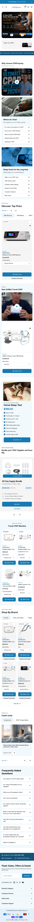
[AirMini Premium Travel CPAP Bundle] (17, 337)
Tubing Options (6, 260)
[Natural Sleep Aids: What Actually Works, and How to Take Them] (17, 734)
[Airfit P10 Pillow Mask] (24, 629)
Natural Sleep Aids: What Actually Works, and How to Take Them (16, 746)
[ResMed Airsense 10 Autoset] (24, 668)
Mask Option (5, 361)
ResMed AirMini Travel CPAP (8, 549)
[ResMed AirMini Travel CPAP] (9, 537)
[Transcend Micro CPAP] (9, 573)
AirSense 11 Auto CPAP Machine (11, 255)
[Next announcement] (32, 2)
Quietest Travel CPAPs (11, 188)
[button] (6, 253)
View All (4, 760)
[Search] (6, 7)
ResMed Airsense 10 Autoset (24, 681)
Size (19, 647)
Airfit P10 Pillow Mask (24, 641)
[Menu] (2, 7)
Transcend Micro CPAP (9, 586)
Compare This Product (17, 278)
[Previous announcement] (2, 2)
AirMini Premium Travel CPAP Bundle (12, 356)
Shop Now (16, 439)
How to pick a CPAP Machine (12, 130)
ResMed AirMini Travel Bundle (24, 549)
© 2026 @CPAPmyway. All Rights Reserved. (17, 910)
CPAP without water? (10, 181)
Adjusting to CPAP (9, 141)
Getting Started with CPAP (12, 138)
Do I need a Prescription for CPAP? (14, 127)
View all (4, 210)
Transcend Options (7, 591)
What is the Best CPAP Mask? (12, 134)
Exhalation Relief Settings (11, 184)
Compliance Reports (10, 192)
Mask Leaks (8, 195)
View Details (17, 508)
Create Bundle (17, 476)
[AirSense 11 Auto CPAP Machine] (17, 235)
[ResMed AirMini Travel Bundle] (24, 537)
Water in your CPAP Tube (11, 177)
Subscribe (27, 875)
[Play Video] (17, 306)
